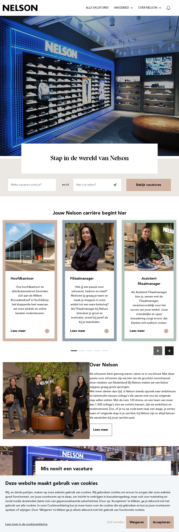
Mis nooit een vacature (67, 469)
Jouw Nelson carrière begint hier (90, 213)
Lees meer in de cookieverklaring (26, 524)
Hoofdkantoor (22, 278)
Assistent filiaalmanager (149, 281)
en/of (65, 185)
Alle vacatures (97, 7)
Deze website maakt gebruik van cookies (51, 483)
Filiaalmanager (82, 278)
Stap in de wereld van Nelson (89, 158)
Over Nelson (104, 365)
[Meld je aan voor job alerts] (168, 8)
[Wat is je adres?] (115, 185)
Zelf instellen (115, 522)
